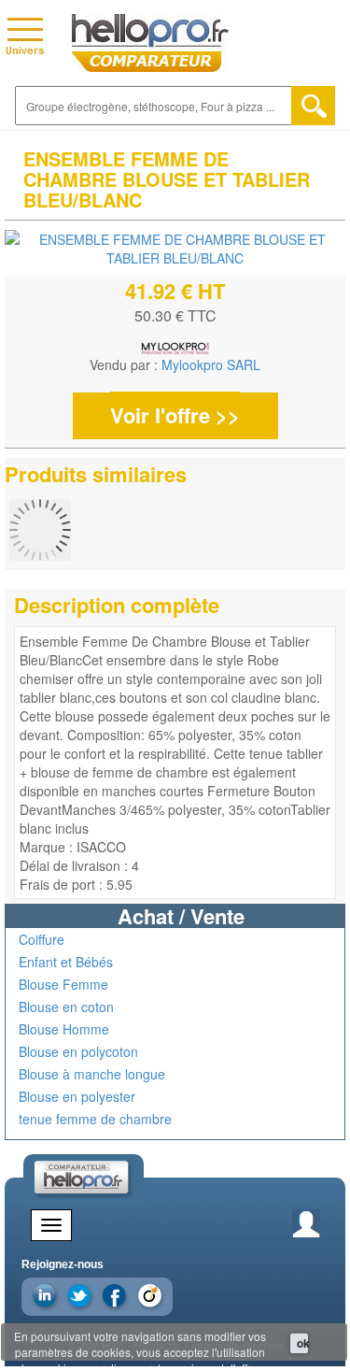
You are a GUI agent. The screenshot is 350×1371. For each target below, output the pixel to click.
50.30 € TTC (175, 315)
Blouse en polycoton (78, 1051)
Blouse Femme (63, 984)
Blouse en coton (66, 1006)
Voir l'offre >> (175, 415)
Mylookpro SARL (210, 364)
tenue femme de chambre (95, 1118)
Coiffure (41, 939)
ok (302, 1343)
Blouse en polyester (77, 1096)
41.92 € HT (175, 291)
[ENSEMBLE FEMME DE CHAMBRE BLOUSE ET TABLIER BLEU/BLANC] (175, 248)
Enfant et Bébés (66, 961)
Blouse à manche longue (92, 1073)
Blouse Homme (64, 1029)
